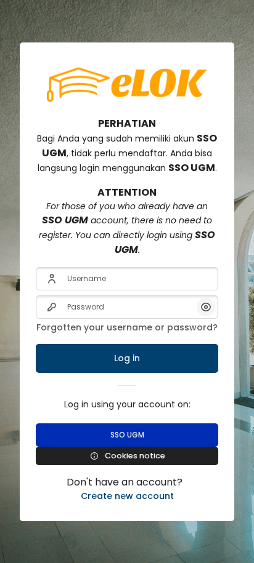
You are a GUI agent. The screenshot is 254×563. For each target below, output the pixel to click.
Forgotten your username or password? (127, 327)
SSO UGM (127, 434)
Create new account (127, 496)
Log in (127, 358)
